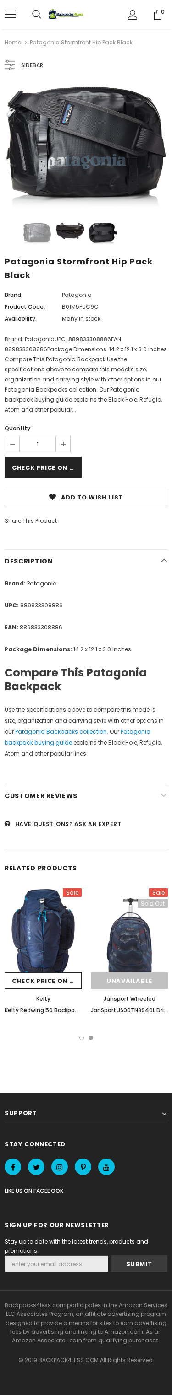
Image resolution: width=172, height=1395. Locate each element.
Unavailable (129, 980)
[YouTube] (106, 1167)
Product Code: (25, 307)
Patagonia (77, 295)
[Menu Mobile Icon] (10, 14)
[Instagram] (59, 1167)
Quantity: (18, 428)
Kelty (43, 999)
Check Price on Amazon (47, 467)
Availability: (21, 318)
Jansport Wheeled (129, 999)
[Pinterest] (83, 1167)
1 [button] (81, 1038)
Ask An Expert (98, 824)
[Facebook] (13, 1167)
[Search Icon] (36, 14)
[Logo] (67, 14)
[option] (86, 147)
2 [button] (91, 1038)
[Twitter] (36, 1167)
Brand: (13, 295)
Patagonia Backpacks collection (61, 731)
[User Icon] (133, 15)
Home (13, 42)
